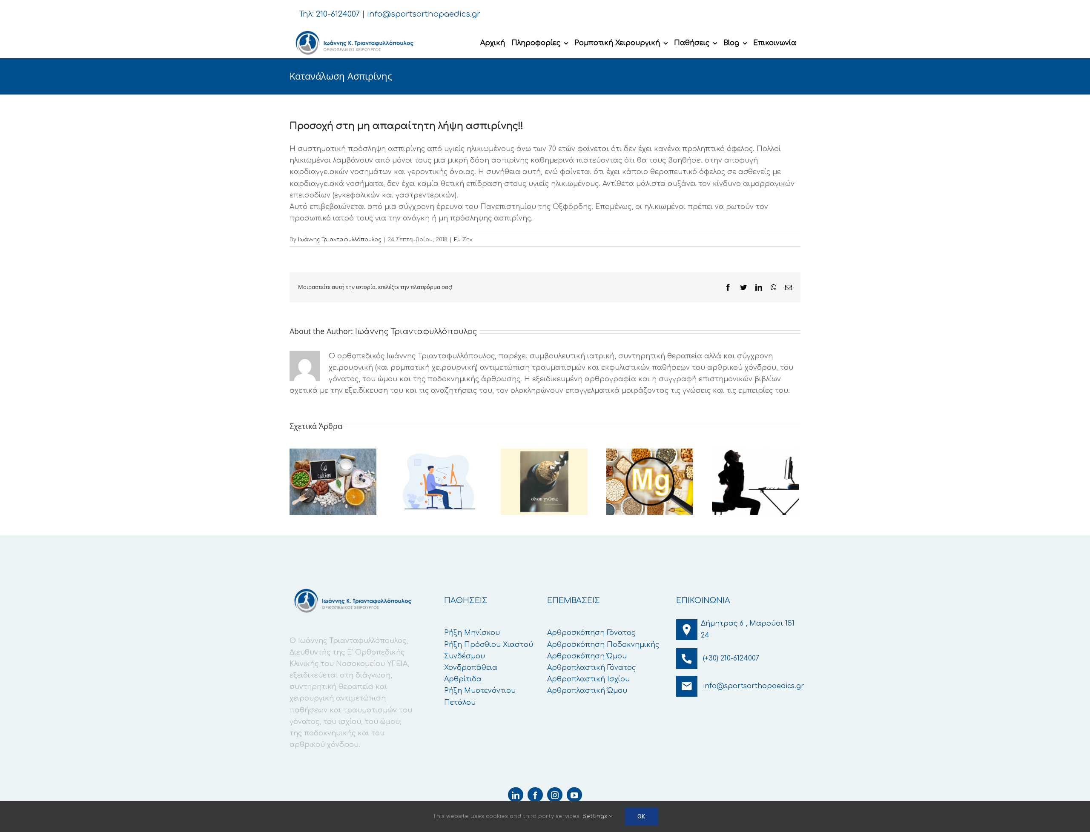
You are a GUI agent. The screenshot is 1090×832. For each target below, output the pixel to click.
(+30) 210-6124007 (731, 658)
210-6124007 (338, 14)
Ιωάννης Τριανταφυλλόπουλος (339, 240)
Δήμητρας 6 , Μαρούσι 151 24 (748, 629)
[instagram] (554, 794)
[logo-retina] (353, 32)
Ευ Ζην (463, 240)
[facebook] (535, 794)
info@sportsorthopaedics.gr (423, 14)
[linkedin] (515, 794)
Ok (641, 816)
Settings (595, 816)
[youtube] (574, 794)
